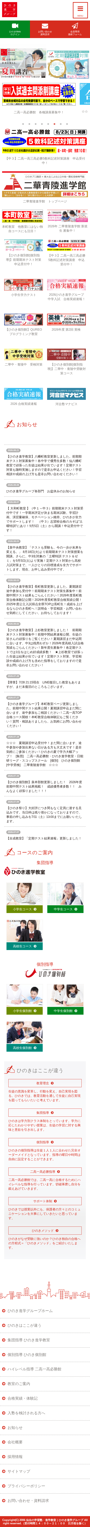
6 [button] (54, 127)
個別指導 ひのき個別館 (27, 1358)
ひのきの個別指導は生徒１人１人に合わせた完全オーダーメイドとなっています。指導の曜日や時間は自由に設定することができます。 (44, 1158)
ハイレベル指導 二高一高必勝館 (34, 1373)
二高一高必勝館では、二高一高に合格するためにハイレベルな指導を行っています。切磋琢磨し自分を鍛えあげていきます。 (44, 1188)
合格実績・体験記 (23, 1402)
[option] (45, 103)
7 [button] (61, 127)
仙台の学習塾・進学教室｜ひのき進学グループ (54, 1523)
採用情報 (15, 1460)
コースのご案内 (35, 856)
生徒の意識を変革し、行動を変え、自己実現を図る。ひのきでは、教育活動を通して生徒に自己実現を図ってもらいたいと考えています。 (44, 1099)
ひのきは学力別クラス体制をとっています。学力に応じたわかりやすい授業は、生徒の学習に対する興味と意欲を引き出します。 (44, 1129)
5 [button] (48, 127)
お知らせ (27, 428)
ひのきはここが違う (24, 1329)
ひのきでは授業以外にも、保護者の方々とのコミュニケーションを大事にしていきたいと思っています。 (44, 1217)
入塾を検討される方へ (26, 1416)
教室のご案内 (19, 1387)
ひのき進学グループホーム (30, 1314)
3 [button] (35, 127)
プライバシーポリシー (26, 1489)
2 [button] (29, 127)
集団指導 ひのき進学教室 (29, 1344)
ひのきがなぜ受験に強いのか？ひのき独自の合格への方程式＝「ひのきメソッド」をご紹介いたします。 (44, 1247)
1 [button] (23, 127)
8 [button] (67, 127)
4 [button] (42, 127)
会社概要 (15, 1446)
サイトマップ (19, 1475)
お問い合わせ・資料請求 (28, 1504)
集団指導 (45, 866)
